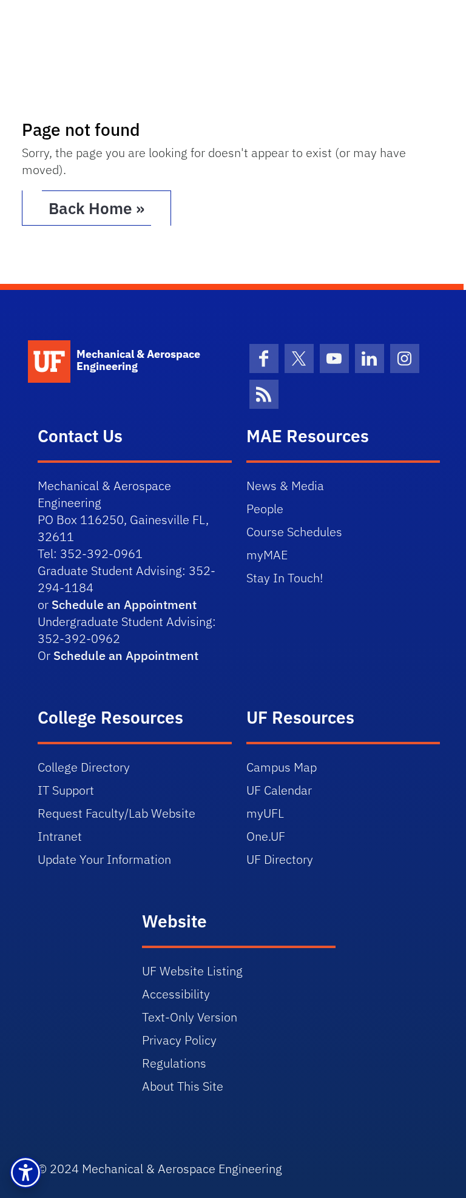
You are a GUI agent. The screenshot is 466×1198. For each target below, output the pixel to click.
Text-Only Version (189, 1017)
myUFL (265, 813)
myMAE (267, 555)
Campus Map (281, 767)
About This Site (182, 1086)
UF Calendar (279, 790)
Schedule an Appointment (124, 604)
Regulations (174, 1063)
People (264, 508)
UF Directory (279, 859)
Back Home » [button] (96, 208)
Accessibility (176, 994)
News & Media (285, 485)
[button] (25, 1172)
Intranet (60, 836)
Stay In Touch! (284, 578)
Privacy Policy (179, 1040)
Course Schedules (294, 531)
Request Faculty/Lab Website (116, 813)
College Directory (84, 767)
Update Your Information (104, 859)
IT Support (66, 790)
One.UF (265, 836)
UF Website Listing (192, 971)
